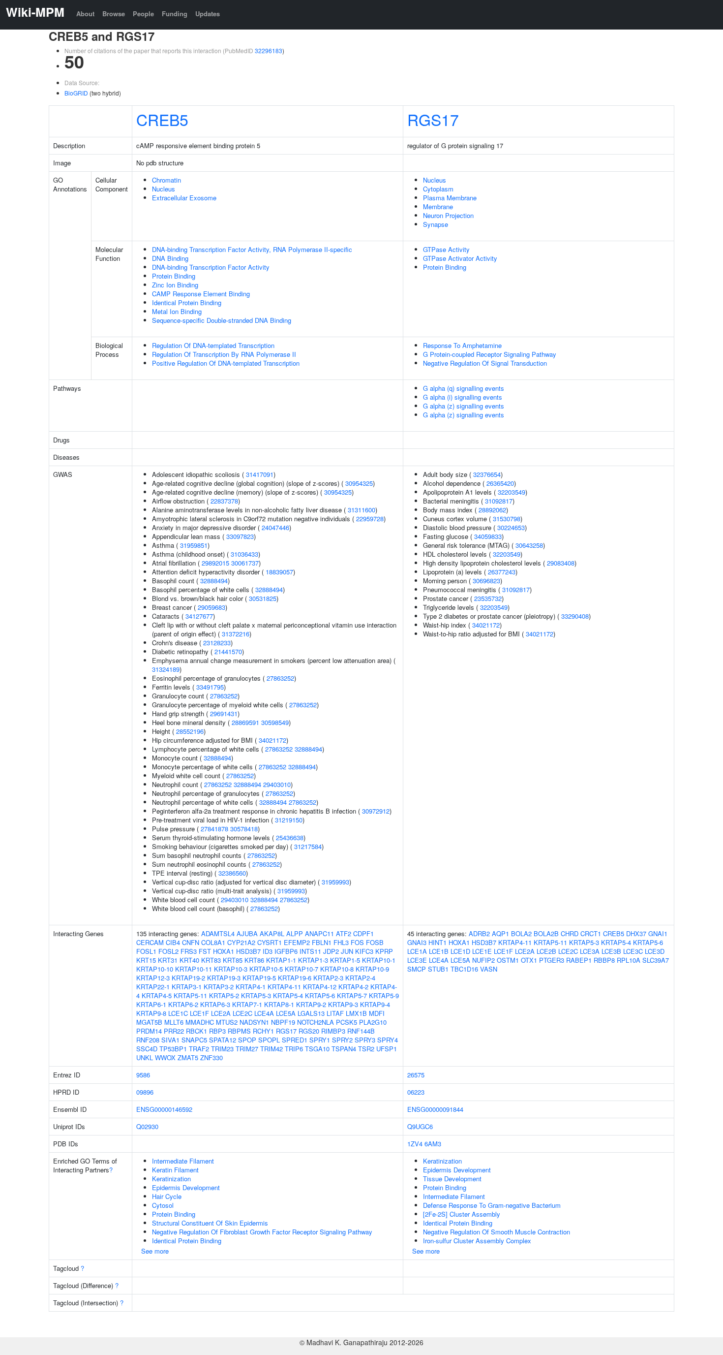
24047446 (275, 527)
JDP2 (331, 951)
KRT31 (168, 960)
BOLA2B (546, 933)
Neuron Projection (448, 215)
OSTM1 (508, 960)
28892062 (492, 509)
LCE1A (417, 951)
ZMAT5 (188, 1057)
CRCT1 (590, 933)
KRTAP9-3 (343, 1004)
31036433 (244, 554)
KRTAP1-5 (345, 960)
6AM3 (432, 1143)
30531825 (262, 598)
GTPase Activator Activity (460, 258)
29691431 (224, 713)
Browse (113, 13)
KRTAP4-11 (284, 986)
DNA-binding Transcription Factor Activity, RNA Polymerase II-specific (252, 249)
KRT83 (211, 960)
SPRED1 (294, 1039)
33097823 (240, 536)
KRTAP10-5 (266, 969)
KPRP (384, 951)
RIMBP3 (333, 1031)
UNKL (144, 1057)
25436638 (289, 837)
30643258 (529, 545)
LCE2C (242, 1013)
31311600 (361, 509)
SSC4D (146, 1048)
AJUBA (247, 933)
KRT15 (146, 960)
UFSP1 (386, 1048)
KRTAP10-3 (230, 969)
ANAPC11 (319, 933)
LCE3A (590, 951)
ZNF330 (211, 1057)
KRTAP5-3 (256, 995)
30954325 (359, 483)
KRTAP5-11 (190, 995)
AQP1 (500, 933)
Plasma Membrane (450, 197)
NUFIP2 (483, 960)
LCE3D (654, 951)
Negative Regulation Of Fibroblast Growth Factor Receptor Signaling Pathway (262, 1231)
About (85, 13)
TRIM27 (247, 1048)
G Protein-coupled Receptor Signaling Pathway (489, 354)
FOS (357, 942)
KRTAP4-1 (251, 986)
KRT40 (189, 960)
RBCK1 (196, 1031)
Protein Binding (173, 276)
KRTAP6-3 (215, 1004)
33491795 (210, 687)
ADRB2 (479, 933)
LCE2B (546, 951)
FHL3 (341, 942)
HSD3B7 (248, 951)
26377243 (501, 571)
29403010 (277, 784)
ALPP (294, 933)
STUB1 (438, 969)
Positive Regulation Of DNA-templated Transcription (226, 363)
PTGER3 (551, 960)
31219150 (288, 819)
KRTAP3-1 (187, 986)
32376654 (487, 474)
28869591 (245, 722)
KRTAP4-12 (319, 986)
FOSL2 (168, 951)
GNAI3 (416, 942)
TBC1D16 (464, 969)
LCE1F (199, 1013)
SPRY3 (365, 1039)
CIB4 (173, 942)
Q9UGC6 (420, 1126)
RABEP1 (579, 960)
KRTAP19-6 (294, 977)
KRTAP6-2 (183, 1004)
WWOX (165, 1057)
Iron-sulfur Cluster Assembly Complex (477, 1240)
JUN (347, 951)
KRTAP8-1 (279, 1004)
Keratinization (171, 1178)
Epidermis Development (186, 1187)
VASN (488, 969)
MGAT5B (149, 1022)
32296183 (268, 50)
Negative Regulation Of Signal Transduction (485, 363)
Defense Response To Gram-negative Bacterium (492, 1205)
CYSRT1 (269, 942)
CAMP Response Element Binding (201, 293)
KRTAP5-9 (384, 995)
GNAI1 (657, 933)
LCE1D (460, 951)
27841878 (214, 828)
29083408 (560, 562)
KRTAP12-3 (153, 977)
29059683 (211, 607)
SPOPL (269, 1039)
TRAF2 (199, 1048)
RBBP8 (604, 960)
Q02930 (147, 1126)
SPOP (247, 1039)
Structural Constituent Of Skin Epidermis (210, 1223)
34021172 (272, 740)
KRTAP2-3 (328, 977)
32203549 (511, 492)
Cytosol (163, 1205)
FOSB (375, 942)
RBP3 (217, 1031)
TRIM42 (271, 1048)
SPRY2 (342, 1039)
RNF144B (361, 1031)
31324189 (166, 669)
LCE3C (633, 951)
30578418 (244, 828)
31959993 (335, 881)
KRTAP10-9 (372, 969)
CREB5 (162, 119)
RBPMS (239, 1031)
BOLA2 (521, 933)
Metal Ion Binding (177, 311)
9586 (143, 1074)
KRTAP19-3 (224, 977)
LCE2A (221, 1013)
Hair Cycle (166, 1196)
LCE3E (417, 960)
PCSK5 (346, 1022)
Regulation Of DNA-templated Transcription (213, 345)
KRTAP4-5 (157, 995)
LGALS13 (311, 1013)
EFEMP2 (297, 942)
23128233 (217, 642)
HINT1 (437, 942)
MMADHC (199, 1022)
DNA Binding (170, 258)
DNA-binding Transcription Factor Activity (211, 267)
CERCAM (150, 942)
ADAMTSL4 (218, 933)
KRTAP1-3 (313, 960)
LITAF (335, 1013)
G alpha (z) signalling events (463, 405)
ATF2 (343, 933)
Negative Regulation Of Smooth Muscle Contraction (496, 1231)
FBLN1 (321, 942)
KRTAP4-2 (353, 986)
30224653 (511, 527)
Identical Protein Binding (186, 302)
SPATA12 (222, 1039)
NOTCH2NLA (315, 1022)
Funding (174, 13)
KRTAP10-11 (193, 969)
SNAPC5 (194, 1039)
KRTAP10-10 (154, 969)
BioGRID (76, 93)
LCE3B (611, 951)
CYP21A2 (241, 942)
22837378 (224, 500)
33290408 (575, 616)
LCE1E (482, 951)
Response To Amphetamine (462, 345)
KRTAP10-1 (378, 960)
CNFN (190, 942)
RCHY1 (263, 1031)
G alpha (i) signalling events (462, 397)
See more (155, 1251)
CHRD (569, 933)
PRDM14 (149, 1031)
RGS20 (309, 1031)
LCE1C (178, 1013)
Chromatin (166, 180)
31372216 (235, 633)
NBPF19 (283, 1022)
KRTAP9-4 (375, 1004)
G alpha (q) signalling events (463, 388)
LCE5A (286, 1013)
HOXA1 (223, 951)
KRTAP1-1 (281, 960)
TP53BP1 (173, 1048)
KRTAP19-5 (259, 977)
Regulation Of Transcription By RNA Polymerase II (224, 354)
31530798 (506, 518)
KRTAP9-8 (151, 1013)
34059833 (488, 536)
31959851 (194, 545)
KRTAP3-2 (219, 986)
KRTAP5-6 (320, 995)
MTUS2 (227, 1022)
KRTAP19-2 (188, 977)
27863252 (280, 678)
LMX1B (356, 1013)
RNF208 (147, 1039)
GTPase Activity (446, 249)
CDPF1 (363, 933)
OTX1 (529, 960)
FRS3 (189, 951)
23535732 (488, 598)
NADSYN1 (254, 1022)
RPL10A (628, 960)
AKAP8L (272, 933)
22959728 (370, 518)
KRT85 (232, 960)
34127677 (199, 616)
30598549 (275, 722)
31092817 (498, 500)
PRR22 (174, 1031)
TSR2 (366, 1048)
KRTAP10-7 (301, 969)
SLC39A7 (655, 960)
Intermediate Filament (183, 1161)
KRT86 (254, 960)
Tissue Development (452, 1178)
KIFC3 (364, 951)
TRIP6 (294, 1048)
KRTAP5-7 (352, 995)
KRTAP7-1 (247, 1004)
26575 (415, 1074)
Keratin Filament (175, 1169)
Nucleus (163, 188)
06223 (415, 1092)
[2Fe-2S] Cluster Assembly (461, 1214)
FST (205, 951)
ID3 (267, 951)
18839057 (279, 571)
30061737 (245, 562)
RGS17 (433, 119)
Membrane (438, 206)
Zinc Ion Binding (175, 284)
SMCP (416, 969)
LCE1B (439, 951)
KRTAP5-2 (224, 995)
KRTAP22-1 (153, 986)
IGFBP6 (286, 951)
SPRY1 (319, 1039)
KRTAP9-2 (311, 1004)
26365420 (500, 483)
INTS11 (310, 951)
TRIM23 (222, 1048)
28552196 (190, 731)
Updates (207, 13)
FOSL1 (146, 951)
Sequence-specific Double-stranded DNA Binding (221, 320)
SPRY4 (387, 1039)
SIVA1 (170, 1039)
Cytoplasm (438, 188)
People (143, 13)
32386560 (232, 873)
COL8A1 (213, 942)
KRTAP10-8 (337, 969)
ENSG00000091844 (435, 1109)
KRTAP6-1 (151, 1004)
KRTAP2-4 (360, 977)
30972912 (376, 811)
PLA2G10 (373, 1022)
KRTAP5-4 (288, 995)
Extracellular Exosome (184, 197)
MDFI (377, 1013)
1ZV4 (414, 1143)
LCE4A (264, 1013)
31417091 (259, 474)
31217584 (308, 846)
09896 (144, 1092)
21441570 (228, 651)
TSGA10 (317, 1048)
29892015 (215, 562)
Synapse (435, 224)
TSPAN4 (343, 1048)
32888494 (214, 580)
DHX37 (636, 933)
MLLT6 (173, 1022)
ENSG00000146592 (164, 1109)
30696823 (486, 580)
